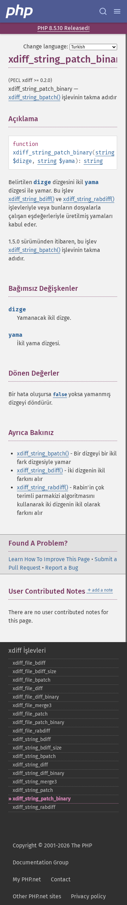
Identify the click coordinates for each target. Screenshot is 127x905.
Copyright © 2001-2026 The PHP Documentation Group (52, 854)
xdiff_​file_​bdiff (29, 663)
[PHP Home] (20, 11)
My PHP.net (27, 879)
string (104, 152)
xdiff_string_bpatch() (34, 97)
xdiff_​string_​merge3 (35, 782)
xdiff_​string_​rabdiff (34, 807)
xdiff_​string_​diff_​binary (38, 773)
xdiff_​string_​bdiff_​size (37, 748)
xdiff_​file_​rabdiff (31, 731)
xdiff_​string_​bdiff (32, 739)
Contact (61, 879)
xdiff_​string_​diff (30, 765)
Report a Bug (61, 567)
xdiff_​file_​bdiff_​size (34, 672)
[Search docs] (103, 11)
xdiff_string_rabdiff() (88, 199)
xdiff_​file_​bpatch (31, 680)
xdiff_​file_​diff (28, 689)
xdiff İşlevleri (27, 650)
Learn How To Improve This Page (49, 559)
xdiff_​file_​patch (30, 714)
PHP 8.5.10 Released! (63, 28)
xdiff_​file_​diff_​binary (36, 697)
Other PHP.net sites (37, 896)
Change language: (45, 46)
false (60, 395)
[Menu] (117, 11)
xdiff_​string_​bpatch (34, 756)
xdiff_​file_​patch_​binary (38, 722)
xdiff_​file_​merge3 (32, 706)
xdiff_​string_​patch (33, 790)
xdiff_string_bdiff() (31, 199)
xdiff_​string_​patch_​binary (42, 799)
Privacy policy (88, 896)
